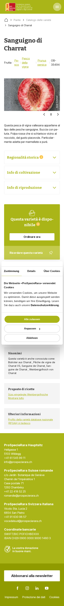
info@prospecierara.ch (18, 462)
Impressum (11, 597)
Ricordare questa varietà (30, 255)
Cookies (54, 597)
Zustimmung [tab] (11, 271)
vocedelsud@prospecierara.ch (23, 521)
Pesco (16, 62)
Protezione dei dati (33, 597)
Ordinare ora (32, 237)
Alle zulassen (32, 319)
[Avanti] (58, 114)
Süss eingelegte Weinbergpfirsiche (28, 394)
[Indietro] (44, 114)
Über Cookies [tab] (52, 271)
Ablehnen (32, 337)
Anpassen (30, 328)
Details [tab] (31, 271)
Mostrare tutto (16, 398)
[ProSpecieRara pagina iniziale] (19, 7)
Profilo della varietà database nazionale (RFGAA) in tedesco (30, 421)
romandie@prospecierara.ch (21, 495)
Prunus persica (42, 62)
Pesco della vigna (26, 62)
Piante (17, 20)
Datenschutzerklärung (45, 305)
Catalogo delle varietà (38, 20)
